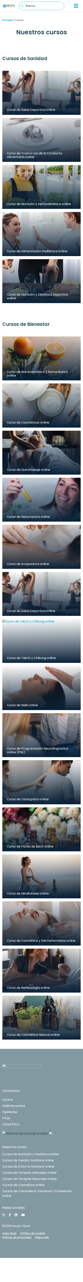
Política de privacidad (16, 1237)
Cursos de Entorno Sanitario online (28, 1166)
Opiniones (9, 1112)
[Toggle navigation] (76, 6)
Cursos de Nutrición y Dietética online (30, 1154)
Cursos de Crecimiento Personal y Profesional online (36, 1193)
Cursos (7, 1099)
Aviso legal (9, 1233)
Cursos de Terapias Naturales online (29, 1179)
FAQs (6, 1118)
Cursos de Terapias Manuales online (29, 1172)
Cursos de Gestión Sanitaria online (28, 1160)
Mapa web (42, 1237)
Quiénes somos (13, 1106)
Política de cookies (32, 1233)
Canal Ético (10, 1124)
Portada (7, 20)
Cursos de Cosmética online (23, 1185)
